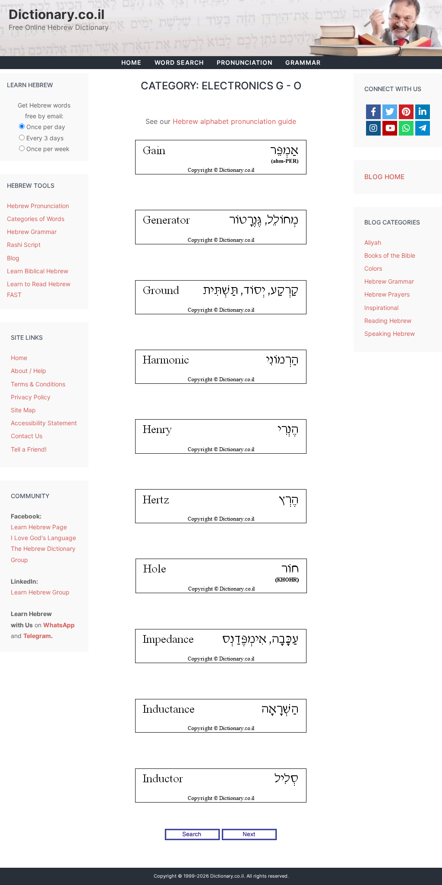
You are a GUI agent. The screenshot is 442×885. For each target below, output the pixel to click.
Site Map (23, 410)
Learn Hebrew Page (39, 527)
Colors (373, 268)
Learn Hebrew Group (40, 592)
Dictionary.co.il (56, 14)
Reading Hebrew (387, 320)
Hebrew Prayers (387, 294)
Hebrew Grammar (32, 231)
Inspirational (381, 307)
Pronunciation (244, 62)
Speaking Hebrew (389, 333)
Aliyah (372, 242)
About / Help (28, 370)
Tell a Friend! (29, 449)
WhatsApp (59, 625)
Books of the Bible (389, 255)
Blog (13, 258)
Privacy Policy (31, 397)
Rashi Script (24, 244)
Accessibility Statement (44, 423)
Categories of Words (35, 218)
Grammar (303, 62)
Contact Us (26, 435)
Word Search (179, 62)
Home (131, 62)
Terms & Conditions (38, 384)
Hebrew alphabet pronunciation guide (234, 121)
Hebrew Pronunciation (38, 205)
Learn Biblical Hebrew (37, 271)
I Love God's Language (43, 537)
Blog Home (384, 177)
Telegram (37, 635)
